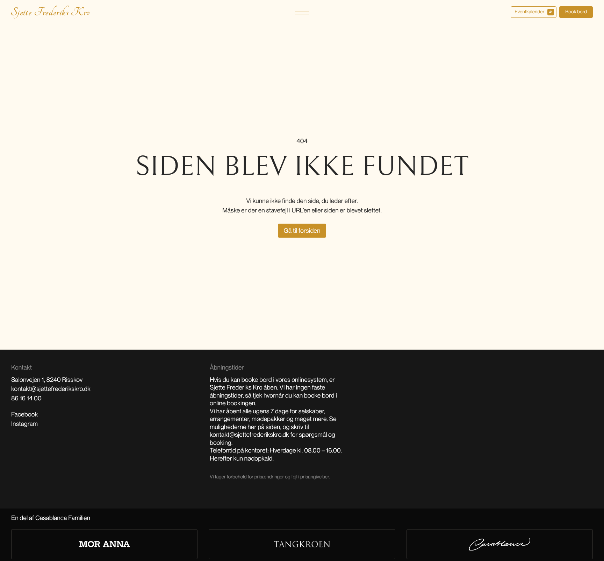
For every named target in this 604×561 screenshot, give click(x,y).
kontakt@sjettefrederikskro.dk (51, 389)
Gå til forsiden (302, 230)
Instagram (24, 424)
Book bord (576, 12)
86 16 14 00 (26, 398)
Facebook (24, 414)
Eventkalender (533, 12)
